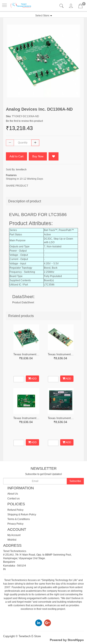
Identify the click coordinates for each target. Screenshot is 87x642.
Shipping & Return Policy (21, 514)
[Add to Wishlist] (53, 156)
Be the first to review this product (24, 120)
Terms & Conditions (18, 519)
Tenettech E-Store (30, 636)
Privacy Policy (15, 523)
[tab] (62, 6)
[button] (43, 15)
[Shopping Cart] (80, 6)
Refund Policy (15, 509)
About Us (12, 493)
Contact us (13, 498)
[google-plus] (47, 622)
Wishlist (11, 539)
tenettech (21, 169)
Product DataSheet (23, 302)
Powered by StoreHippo (67, 640)
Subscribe (75, 481)
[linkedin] (38, 622)
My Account (13, 535)
